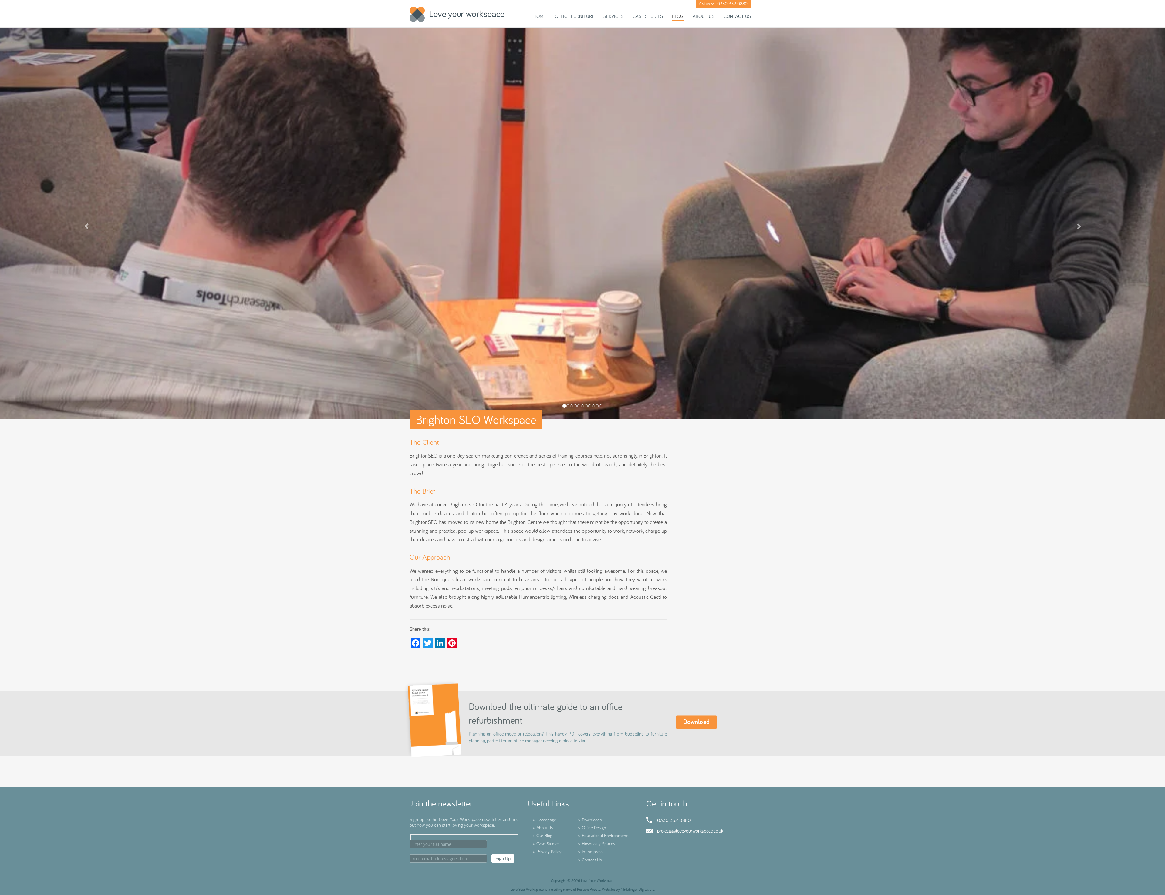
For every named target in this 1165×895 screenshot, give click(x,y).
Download (696, 722)
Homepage (544, 820)
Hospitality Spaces (596, 843)
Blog (678, 16)
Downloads (590, 820)
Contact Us (737, 16)
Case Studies (648, 16)
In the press (590, 851)
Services (613, 16)
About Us (703, 16)
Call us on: (723, 3)
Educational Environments (603, 835)
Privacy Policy (547, 851)
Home (539, 16)
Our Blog (542, 835)
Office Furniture (574, 16)
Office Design (592, 827)
